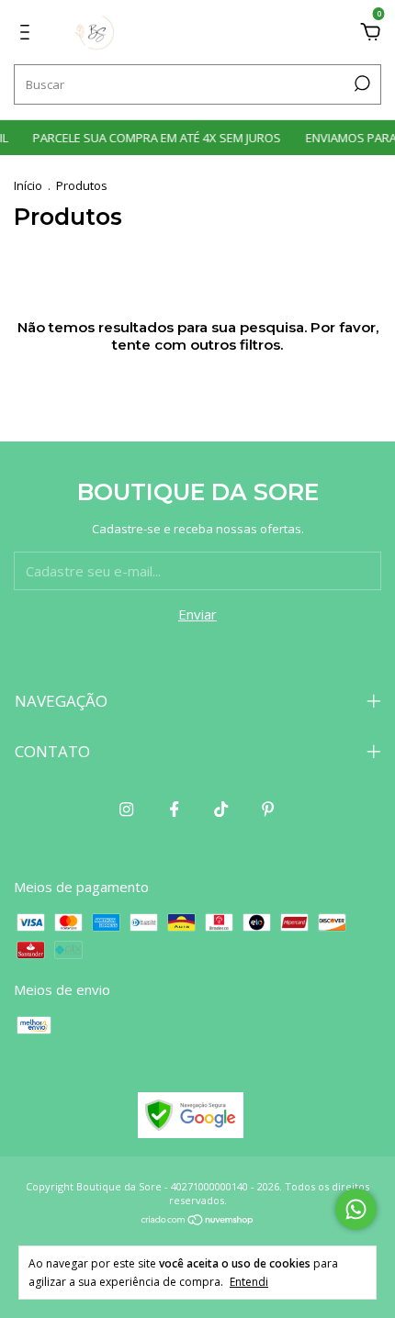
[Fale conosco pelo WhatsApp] (356, 1209)
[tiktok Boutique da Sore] (221, 808)
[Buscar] (360, 83)
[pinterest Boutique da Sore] (268, 808)
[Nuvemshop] (198, 1221)
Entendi (249, 1281)
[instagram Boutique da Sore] (126, 808)
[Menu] (28, 34)
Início (28, 185)
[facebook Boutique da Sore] (174, 808)
